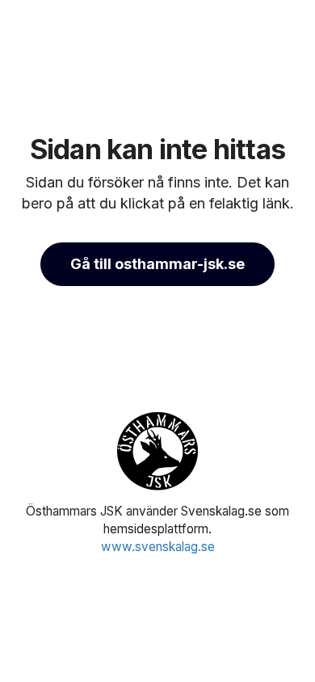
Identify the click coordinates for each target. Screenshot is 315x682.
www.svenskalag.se (158, 546)
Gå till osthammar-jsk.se (157, 263)
